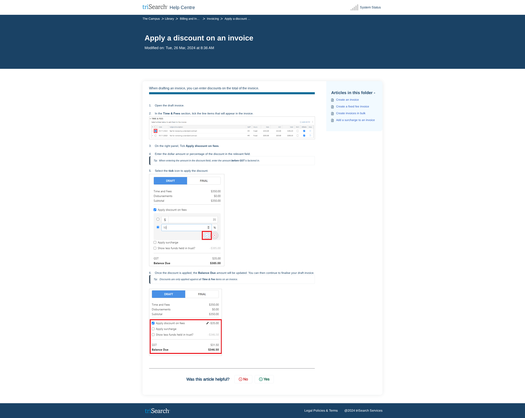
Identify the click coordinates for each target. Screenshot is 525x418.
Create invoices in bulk (350, 113)
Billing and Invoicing (193, 18)
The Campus (151, 18)
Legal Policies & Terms (321, 410)
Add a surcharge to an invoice (355, 120)
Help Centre (182, 7)
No (245, 379)
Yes (266, 379)
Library (169, 18)
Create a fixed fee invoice (352, 106)
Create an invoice (347, 99)
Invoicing (213, 18)
